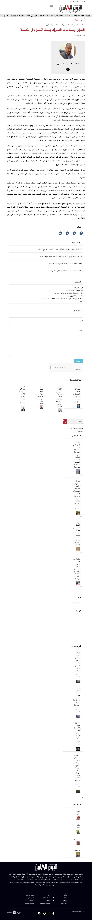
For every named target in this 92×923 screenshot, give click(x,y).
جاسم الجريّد (78, 812)
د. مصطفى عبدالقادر (59, 405)
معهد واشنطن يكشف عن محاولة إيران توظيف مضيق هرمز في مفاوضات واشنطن (76, 533)
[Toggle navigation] (52, 6)
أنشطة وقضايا (46, 898)
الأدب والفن (31, 898)
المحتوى (81, 330)
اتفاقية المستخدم (29, 903)
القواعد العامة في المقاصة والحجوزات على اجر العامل (76, 392)
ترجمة (48, 895)
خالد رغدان (78, 826)
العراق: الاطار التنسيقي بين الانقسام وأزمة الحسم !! (65, 263)
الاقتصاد (48, 900)
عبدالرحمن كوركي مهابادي (40, 401)
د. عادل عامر (77, 402)
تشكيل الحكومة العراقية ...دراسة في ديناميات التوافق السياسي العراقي (60, 249)
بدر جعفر (77, 850)
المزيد (81, 797)
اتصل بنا (70, 1)
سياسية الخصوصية (45, 903)
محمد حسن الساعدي (68, 63)
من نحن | (82, 1)
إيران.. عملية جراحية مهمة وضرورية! (40, 391)
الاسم (81, 301)
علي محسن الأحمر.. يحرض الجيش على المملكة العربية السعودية (76, 697)
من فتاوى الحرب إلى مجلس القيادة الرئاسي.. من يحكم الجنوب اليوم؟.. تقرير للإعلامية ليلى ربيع (77, 768)
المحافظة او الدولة (78, 311)
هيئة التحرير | (75, 1)
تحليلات (65, 898)
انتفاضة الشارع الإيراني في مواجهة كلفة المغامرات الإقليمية (59, 394)
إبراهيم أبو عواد (22, 403)
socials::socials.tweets (77, 603)
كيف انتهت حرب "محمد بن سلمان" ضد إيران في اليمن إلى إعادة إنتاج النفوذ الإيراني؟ (76, 569)
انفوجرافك (64, 903)
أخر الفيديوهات (76, 646)
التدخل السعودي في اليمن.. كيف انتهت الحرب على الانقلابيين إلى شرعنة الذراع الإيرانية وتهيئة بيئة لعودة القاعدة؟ (76, 495)
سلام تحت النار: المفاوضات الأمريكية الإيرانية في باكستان (64, 270)
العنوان (81, 320)
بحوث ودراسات (30, 895)
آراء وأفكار (31, 900)
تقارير (65, 895)
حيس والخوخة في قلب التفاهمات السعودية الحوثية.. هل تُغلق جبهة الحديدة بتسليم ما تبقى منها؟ (76, 455)
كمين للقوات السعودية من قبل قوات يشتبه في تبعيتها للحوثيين (77, 662)
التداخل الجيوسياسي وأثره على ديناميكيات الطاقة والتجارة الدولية (61, 256)
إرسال (78, 361)
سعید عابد (76, 838)
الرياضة (65, 900)
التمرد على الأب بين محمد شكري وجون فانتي (22, 392)
